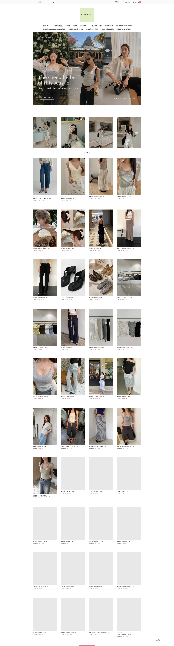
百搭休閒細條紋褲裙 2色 (67, 595)
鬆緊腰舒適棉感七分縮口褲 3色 (69, 446)
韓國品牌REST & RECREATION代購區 (54, 29)
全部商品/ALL (45, 26)
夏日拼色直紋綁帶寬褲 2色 (40, 545)
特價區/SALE (109, 26)
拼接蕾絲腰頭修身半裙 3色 (124, 396)
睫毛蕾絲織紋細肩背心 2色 (124, 196)
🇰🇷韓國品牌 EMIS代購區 (123, 29)
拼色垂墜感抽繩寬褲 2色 (67, 347)
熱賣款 (68, 26)
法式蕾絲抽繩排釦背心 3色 (40, 644)
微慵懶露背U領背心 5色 (123, 545)
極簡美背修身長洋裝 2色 (95, 248)
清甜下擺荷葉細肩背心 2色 (96, 545)
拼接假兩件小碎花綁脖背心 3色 (41, 496)
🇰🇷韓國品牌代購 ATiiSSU (75, 29)
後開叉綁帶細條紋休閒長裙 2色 (97, 446)
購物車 (138, 2)
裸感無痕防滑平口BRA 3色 (96, 595)
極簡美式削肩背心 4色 (123, 496)
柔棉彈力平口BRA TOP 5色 (124, 297)
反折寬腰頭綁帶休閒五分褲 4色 (125, 446)
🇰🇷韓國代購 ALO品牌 (107, 29)
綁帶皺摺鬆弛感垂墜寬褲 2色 (96, 196)
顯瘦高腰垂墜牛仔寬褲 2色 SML (125, 595)
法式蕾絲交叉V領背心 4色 (68, 198)
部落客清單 (83, 26)
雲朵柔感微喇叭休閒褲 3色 (40, 297)
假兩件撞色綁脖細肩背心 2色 (40, 595)
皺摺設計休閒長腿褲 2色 (67, 396)
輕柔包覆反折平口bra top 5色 (41, 347)
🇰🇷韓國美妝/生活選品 (92, 29)
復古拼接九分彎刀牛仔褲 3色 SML (42, 198)
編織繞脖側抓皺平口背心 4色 (124, 347)
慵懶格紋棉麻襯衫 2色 (67, 545)
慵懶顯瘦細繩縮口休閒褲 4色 (68, 644)
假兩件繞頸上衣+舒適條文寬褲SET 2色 (99, 644)
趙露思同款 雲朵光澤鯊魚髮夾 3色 (42, 248)
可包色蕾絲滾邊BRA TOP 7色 (41, 396)
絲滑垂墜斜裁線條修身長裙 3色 (125, 248)
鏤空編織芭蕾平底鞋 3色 (95, 297)
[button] (35, 68)
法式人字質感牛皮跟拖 (67, 297)
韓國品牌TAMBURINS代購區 (124, 26)
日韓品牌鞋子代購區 (96, 26)
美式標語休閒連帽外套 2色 (68, 496)
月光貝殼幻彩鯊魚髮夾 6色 (68, 248)
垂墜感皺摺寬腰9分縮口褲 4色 (97, 347)
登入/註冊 (127, 2)
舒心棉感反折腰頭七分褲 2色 (96, 396)
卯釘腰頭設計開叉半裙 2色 (96, 496)
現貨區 (75, 26)
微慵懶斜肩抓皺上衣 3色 (39, 446)
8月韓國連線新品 (59, 26)
